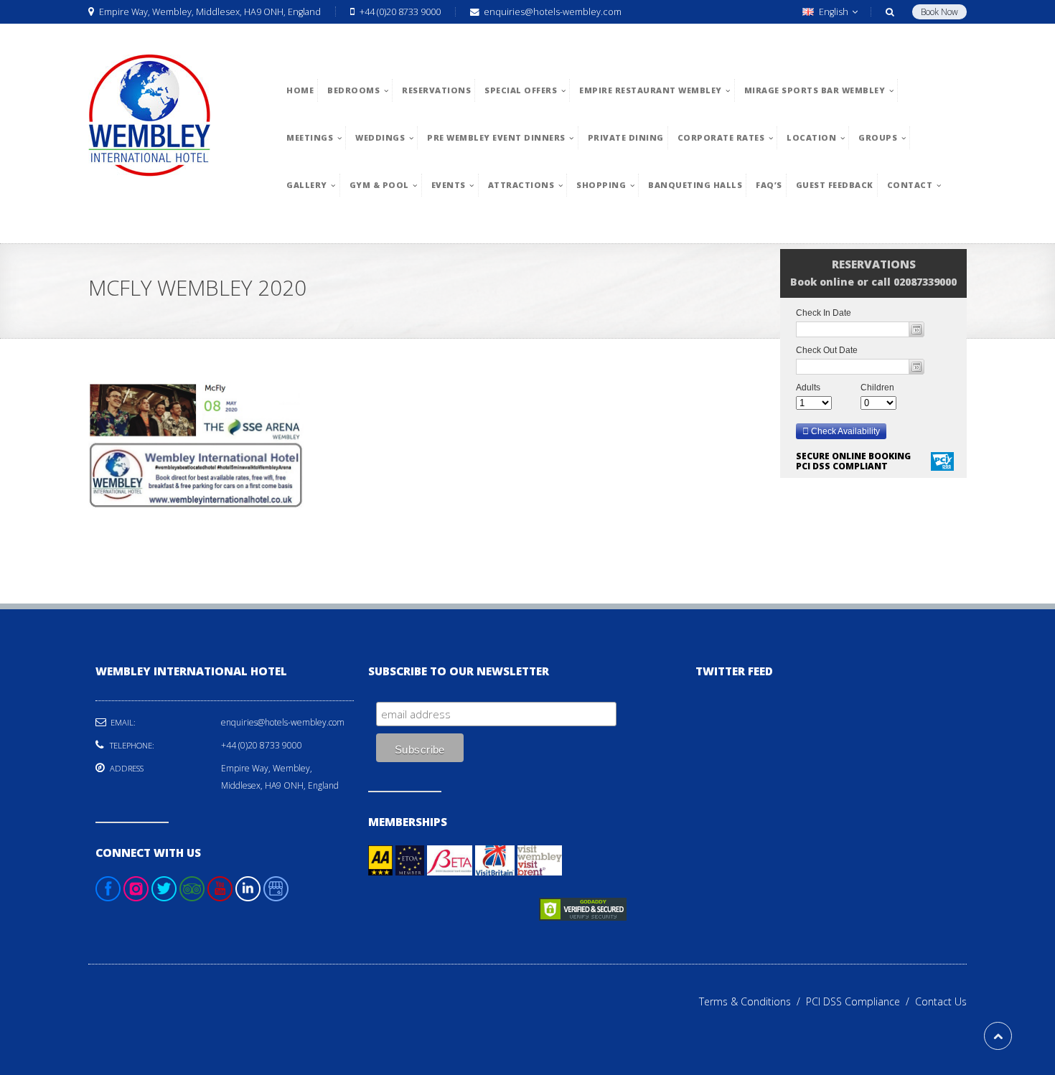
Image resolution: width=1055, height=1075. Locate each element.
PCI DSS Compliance (860, 1001)
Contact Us (941, 1001)
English (833, 12)
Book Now (939, 12)
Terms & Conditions (752, 1001)
